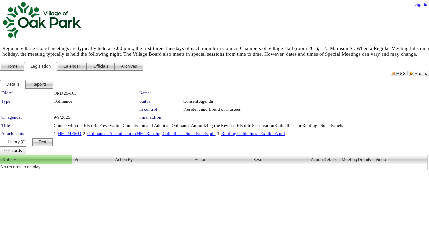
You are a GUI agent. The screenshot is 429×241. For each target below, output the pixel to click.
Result (259, 159)
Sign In (420, 4)
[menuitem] (13, 151)
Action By (124, 159)
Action (200, 159)
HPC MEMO (69, 133)
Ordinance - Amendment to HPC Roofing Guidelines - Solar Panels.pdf (151, 133)
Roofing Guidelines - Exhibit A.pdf (253, 133)
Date (7, 159)
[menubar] (13, 150)
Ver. (78, 159)
